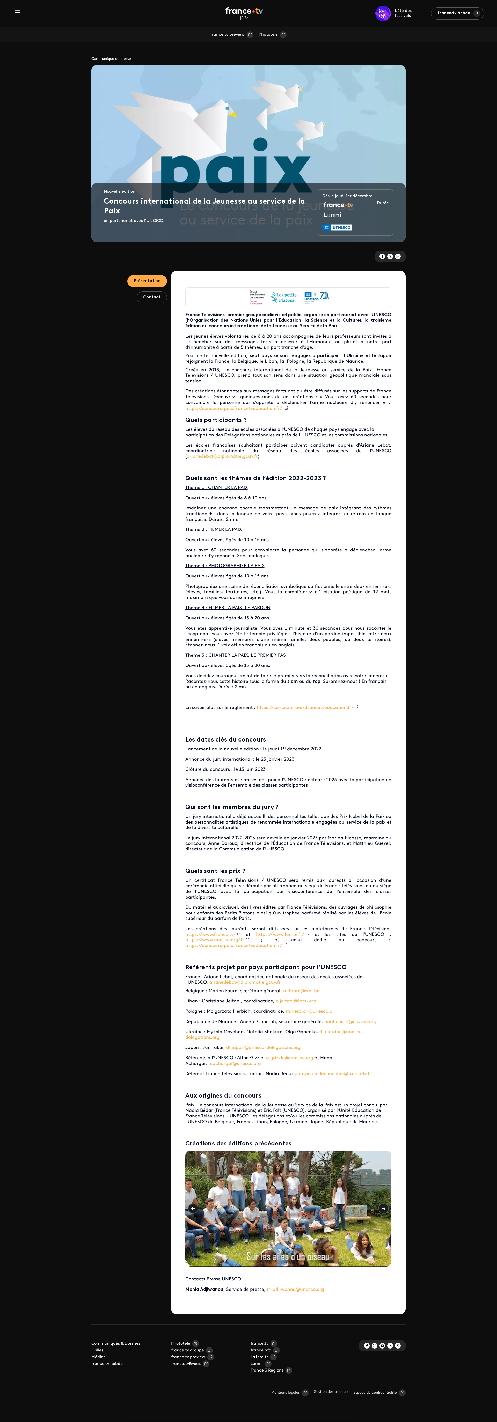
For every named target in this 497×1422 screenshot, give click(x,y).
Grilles (97, 1350)
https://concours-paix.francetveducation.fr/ (234, 408)
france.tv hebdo (453, 13)
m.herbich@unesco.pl (310, 1011)
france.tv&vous (186, 1364)
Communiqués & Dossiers (115, 1344)
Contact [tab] (151, 297)
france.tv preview (227, 35)
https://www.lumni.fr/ (280, 934)
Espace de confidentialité (375, 1393)
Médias (98, 1357)
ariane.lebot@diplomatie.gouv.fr (222, 456)
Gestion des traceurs (331, 1392)
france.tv (259, 1344)
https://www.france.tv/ (210, 934)
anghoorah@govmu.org (350, 1022)
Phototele (268, 35)
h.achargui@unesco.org (234, 1064)
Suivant (383, 1208)
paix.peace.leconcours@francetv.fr (333, 1074)
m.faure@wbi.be (301, 991)
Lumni (257, 1364)
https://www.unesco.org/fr (214, 940)
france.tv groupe (187, 1350)
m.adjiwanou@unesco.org (295, 1289)
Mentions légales (285, 1393)
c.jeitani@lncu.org (296, 1001)
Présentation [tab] (147, 281)
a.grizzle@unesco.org (289, 1058)
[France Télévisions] (244, 13)
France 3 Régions (267, 1370)
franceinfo (261, 1350)
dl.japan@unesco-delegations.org (263, 1048)
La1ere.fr (259, 1357)
